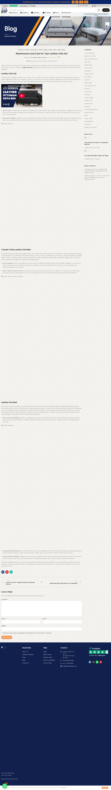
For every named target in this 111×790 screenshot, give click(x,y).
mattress (87, 106)
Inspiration (87, 94)
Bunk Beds (87, 62)
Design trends (88, 74)
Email (44, 618)
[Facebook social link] (3, 572)
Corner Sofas (88, 68)
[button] (4, 785)
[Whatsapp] (97, 662)
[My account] (98, 10)
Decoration (87, 71)
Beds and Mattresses (90, 59)
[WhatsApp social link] (11, 572)
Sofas (86, 115)
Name (3, 618)
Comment (4, 599)
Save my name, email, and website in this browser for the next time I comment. (27, 633)
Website (3, 626)
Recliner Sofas (88, 112)
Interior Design (43, 50)
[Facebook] (89, 662)
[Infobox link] (83, 6)
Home (6, 34)
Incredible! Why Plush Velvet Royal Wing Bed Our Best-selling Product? (96, 171)
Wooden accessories (90, 127)
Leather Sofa (52, 50)
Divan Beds (87, 77)
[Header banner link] (55, 2)
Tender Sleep (61, 50)
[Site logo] (4, 10)
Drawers (87, 80)
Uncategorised (88, 121)
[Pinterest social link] (7, 572)
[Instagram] (93, 662)
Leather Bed (88, 100)
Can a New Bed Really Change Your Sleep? (96, 155)
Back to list (41, 582)
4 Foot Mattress (89, 53)
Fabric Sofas (88, 83)
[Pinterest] (100, 662)
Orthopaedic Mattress (91, 109)
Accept (105, 787)
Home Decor (34, 50)
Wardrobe (87, 124)
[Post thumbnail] (87, 139)
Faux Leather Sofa (89, 86)
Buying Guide (88, 65)
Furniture (87, 88)
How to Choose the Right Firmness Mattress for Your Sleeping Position (96, 177)
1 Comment (96, 147)
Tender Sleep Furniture (40, 57)
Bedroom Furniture (10, 36)
